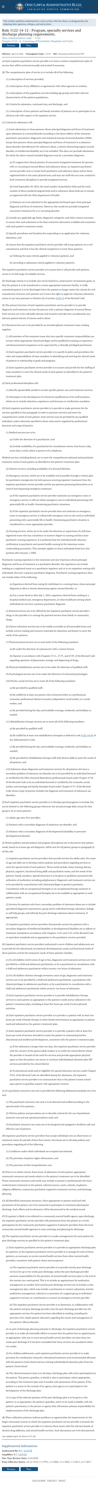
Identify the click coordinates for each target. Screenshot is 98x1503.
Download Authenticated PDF (71, 54)
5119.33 (28, 1450)
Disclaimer (39, 1480)
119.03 (47, 54)
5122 (38, 38)
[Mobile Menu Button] (3, 7)
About (62, 1480)
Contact (52, 1480)
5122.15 (60, 298)
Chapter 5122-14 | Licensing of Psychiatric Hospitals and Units (37, 41)
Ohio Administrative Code (17, 38)
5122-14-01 (87, 735)
